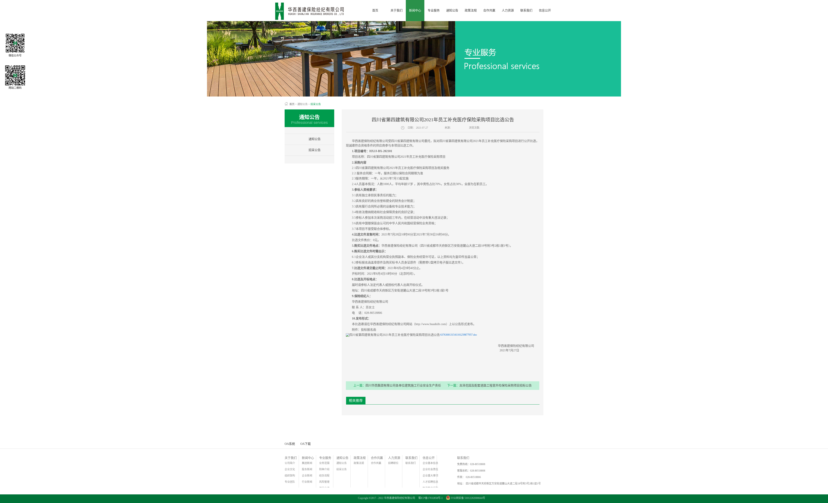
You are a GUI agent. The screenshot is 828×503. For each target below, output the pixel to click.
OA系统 (290, 443)
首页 (375, 10)
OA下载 (305, 443)
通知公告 (302, 104)
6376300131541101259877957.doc (458, 334)
